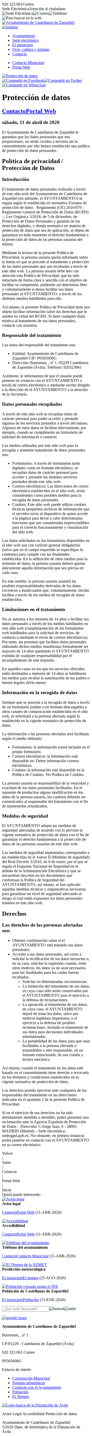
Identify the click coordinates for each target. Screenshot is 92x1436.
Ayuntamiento (23, 36)
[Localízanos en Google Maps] (14, 1318)
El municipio (22, 45)
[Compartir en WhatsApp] (24, 85)
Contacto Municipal (28, 62)
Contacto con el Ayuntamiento (36, 1387)
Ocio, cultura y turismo (30, 49)
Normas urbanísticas (28, 1383)
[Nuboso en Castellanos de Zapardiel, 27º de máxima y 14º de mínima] (10, 27)
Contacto (19, 54)
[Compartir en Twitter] (63, 80)
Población (20, 1392)
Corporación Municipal (31, 1378)
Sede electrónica (25, 40)
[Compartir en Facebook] (23, 80)
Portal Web (21, 67)
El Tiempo (20, 1396)
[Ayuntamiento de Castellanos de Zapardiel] (38, 22)
